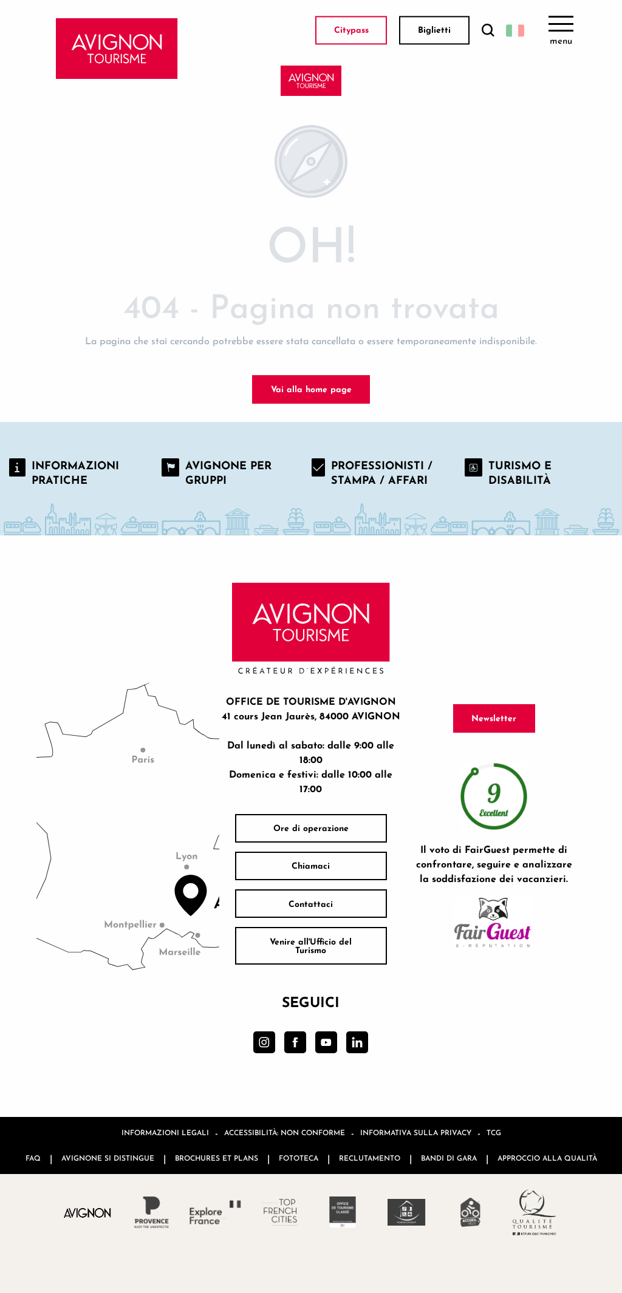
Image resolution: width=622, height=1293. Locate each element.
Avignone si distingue (107, 1158)
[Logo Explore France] (215, 1212)
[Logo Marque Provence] (151, 1212)
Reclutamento (369, 1158)
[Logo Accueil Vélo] (470, 1212)
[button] (488, 30)
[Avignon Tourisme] (117, 48)
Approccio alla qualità (547, 1158)
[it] (515, 30)
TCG (494, 1132)
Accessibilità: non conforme (284, 1132)
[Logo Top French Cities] (279, 1212)
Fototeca (298, 1158)
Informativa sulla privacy (415, 1132)
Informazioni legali (165, 1132)
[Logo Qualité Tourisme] (534, 1212)
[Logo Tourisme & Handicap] (406, 1212)
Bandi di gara (449, 1158)
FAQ (33, 1158)
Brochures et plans (216, 1158)
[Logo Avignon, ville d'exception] (88, 1212)
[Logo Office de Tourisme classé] (343, 1212)
